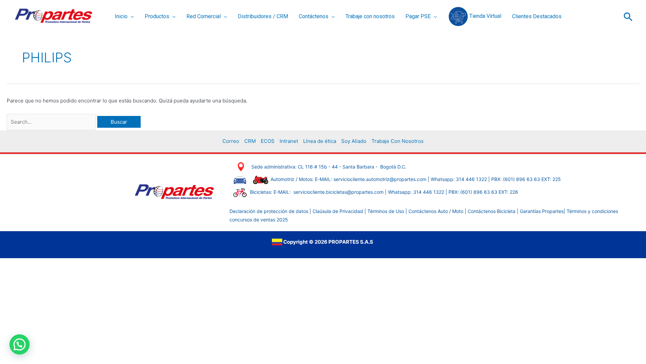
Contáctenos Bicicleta (492, 211)
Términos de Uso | (387, 211)
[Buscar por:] (52, 122)
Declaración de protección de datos (268, 211)
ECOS (268, 141)
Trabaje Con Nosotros (397, 141)
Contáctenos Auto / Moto (436, 211)
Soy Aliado (353, 141)
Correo (230, 141)
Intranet (289, 141)
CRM (250, 141)
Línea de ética (319, 141)
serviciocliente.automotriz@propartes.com (380, 179)
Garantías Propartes (542, 211)
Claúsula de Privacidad (338, 211)
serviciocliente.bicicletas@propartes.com (339, 192)
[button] (131, 16)
